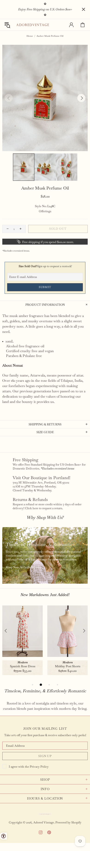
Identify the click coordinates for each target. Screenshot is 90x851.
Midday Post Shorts (67, 666)
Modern (23, 662)
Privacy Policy (39, 767)
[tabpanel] (22, 643)
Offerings (45, 211)
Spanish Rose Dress (22, 666)
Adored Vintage (32, 25)
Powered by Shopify (68, 822)
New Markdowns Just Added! (45, 594)
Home (30, 35)
